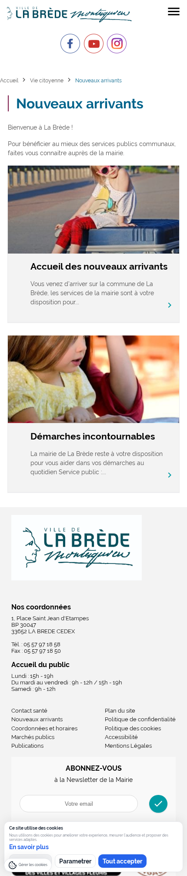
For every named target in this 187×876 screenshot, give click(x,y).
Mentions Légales (128, 745)
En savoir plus (29, 846)
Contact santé (29, 710)
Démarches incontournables (92, 436)
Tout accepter (122, 861)
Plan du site (120, 710)
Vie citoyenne (46, 80)
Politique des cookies (133, 728)
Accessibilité (121, 737)
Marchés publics (32, 737)
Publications (27, 745)
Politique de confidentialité (140, 719)
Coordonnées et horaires (44, 728)
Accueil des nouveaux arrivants (98, 266)
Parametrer (75, 861)
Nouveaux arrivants (37, 719)
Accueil (9, 80)
